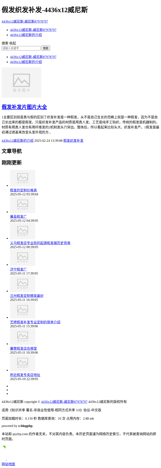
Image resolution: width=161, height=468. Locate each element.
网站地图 (8, 464)
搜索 (45, 48)
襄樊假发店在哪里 (23, 348)
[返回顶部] (6, 459)
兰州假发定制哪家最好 (27, 296)
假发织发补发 (73, 140)
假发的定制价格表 (23, 190)
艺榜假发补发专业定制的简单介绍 (35, 322)
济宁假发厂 (18, 269)
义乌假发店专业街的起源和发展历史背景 (40, 243)
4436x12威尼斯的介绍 (26, 35)
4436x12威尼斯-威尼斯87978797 (25, 21)
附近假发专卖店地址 (25, 375)
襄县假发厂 (18, 216)
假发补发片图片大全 (24, 107)
